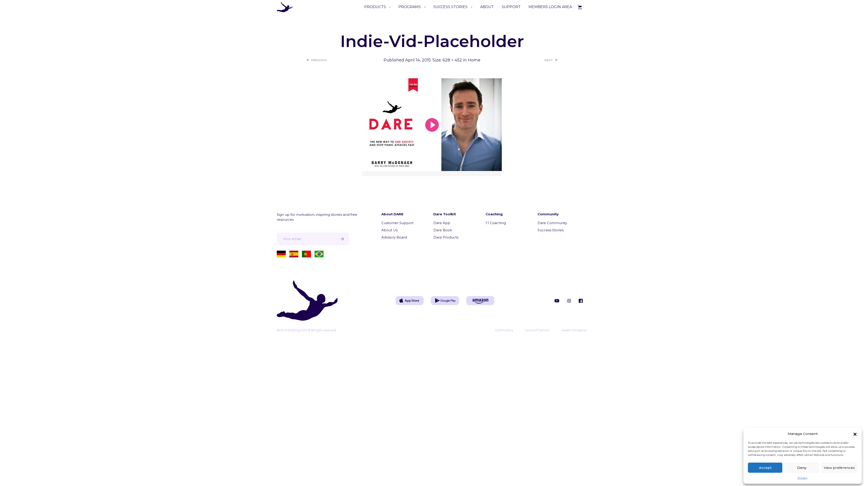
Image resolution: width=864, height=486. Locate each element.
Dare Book (442, 230)
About (487, 7)
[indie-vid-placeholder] (432, 125)
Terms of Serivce (537, 330)
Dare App (441, 223)
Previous (319, 60)
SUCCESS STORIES (450, 7)
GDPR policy (504, 330)
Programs (409, 7)
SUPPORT (511, 7)
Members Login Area (550, 7)
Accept (765, 468)
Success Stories (551, 230)
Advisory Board (394, 237)
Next (548, 60)
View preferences (839, 468)
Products (375, 7)
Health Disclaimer (574, 330)
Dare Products (445, 237)
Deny (801, 468)
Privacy (803, 477)
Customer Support (397, 223)
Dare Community (552, 223)
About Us (389, 230)
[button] (855, 434)
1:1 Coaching (496, 223)
